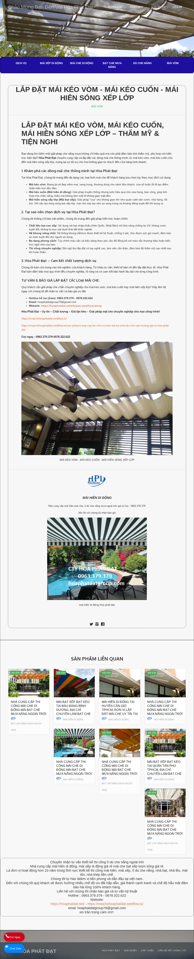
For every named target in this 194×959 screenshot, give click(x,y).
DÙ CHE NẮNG (142, 63)
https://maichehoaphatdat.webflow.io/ (44, 318)
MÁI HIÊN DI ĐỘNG (97, 498)
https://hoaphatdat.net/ (67, 904)
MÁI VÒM (173, 63)
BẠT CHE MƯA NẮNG (112, 65)
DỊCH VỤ (21, 63)
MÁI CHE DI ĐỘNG (81, 63)
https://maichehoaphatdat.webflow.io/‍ (115, 904)
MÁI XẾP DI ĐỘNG (51, 63)
